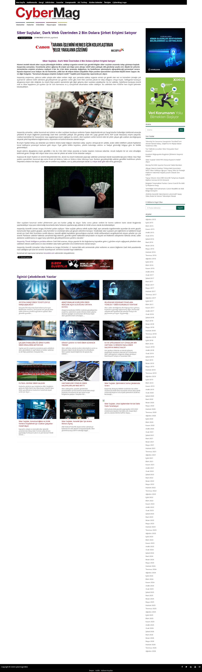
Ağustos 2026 (151, 651)
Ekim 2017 (149, 304)
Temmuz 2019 (151, 373)
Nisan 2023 (150, 520)
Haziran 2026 (150, 644)
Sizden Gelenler (95, 2)
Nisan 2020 (150, 402)
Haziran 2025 (150, 605)
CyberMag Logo (120, 2)
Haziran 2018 (150, 331)
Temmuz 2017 (151, 295)
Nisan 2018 (150, 324)
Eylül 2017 (149, 301)
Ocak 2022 (150, 471)
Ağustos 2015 (151, 219)
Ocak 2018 (150, 314)
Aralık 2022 (150, 507)
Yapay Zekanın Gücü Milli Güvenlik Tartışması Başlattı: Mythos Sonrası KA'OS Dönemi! (165, 179)
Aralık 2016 (150, 272)
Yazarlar (59, 2)
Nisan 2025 (150, 599)
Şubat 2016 (150, 239)
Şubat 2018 (150, 317)
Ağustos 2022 (151, 494)
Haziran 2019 (150, 370)
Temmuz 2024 (151, 569)
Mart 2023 (149, 517)
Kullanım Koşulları (107, 671)
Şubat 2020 (150, 396)
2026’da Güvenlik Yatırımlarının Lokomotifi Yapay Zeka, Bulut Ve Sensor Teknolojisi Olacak (164, 195)
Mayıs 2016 (150, 249)
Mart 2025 (149, 595)
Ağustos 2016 (151, 259)
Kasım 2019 (150, 386)
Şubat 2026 (150, 631)
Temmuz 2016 (151, 255)
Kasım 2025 (150, 622)
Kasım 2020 (150, 425)
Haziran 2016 (150, 252)
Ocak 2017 (150, 275)
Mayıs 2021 (150, 445)
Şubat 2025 (150, 592)
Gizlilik (97, 671)
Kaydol (180, 208)
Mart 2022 (149, 478)
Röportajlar (51, 25)
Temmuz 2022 (151, 491)
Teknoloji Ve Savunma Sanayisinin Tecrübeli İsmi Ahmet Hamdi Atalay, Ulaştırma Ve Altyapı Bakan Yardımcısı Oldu (164, 143)
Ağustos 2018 (151, 337)
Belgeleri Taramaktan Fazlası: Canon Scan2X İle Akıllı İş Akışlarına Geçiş (165, 184)
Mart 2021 (149, 438)
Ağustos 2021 (151, 455)
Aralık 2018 (150, 350)
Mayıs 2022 (150, 484)
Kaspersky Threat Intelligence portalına (31, 241)
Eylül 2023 (149, 537)
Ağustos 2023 (151, 533)
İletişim (107, 2)
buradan (66, 249)
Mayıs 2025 (150, 602)
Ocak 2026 (150, 628)
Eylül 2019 (149, 380)
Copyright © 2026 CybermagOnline (14, 667)
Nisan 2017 (150, 285)
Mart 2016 (149, 242)
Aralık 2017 (150, 311)
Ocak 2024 (150, 550)
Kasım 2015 (150, 229)
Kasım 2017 (150, 308)
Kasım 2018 (150, 347)
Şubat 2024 (150, 553)
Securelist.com (49, 253)
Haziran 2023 (150, 527)
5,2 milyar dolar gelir (97, 161)
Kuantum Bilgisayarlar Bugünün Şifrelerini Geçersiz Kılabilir (164, 155)
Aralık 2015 (150, 232)
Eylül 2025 (149, 615)
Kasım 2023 (150, 543)
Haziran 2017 (150, 291)
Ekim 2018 (149, 344)
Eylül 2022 (149, 497)
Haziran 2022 (150, 488)
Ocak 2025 (150, 589)
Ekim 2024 (149, 579)
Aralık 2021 (150, 468)
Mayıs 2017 (150, 288)
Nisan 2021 (150, 442)
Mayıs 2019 (150, 366)
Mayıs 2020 (150, 406)
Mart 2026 (149, 635)
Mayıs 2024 (150, 563)
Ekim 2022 (149, 501)
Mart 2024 (149, 556)
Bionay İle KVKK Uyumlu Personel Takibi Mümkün (164, 165)
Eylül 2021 (149, 458)
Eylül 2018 (149, 340)
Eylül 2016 (149, 262)
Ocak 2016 (150, 236)
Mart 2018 (149, 321)
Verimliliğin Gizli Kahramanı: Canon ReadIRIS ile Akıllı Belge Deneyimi (165, 190)
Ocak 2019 (150, 353)
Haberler (30, 25)
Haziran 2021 (150, 448)
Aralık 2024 (150, 586)
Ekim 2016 (149, 265)
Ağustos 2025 (151, 612)
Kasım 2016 (150, 268)
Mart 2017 (149, 281)
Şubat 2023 (150, 514)
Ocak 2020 (150, 393)
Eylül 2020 (149, 419)
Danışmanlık (70, 2)
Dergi (41, 2)
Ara (181, 130)
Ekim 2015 (149, 226)
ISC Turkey (82, 2)
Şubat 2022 (150, 474)
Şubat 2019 (150, 357)
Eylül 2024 (149, 576)
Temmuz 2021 (151, 452)
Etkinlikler (40, 25)
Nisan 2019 (150, 363)
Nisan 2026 (150, 638)
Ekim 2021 (149, 461)
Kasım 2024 (150, 582)
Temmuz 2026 (151, 648)
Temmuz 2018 (151, 334)
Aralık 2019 (150, 389)
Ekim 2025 (149, 618)
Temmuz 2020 (151, 412)
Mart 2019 (149, 360)
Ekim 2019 (149, 383)
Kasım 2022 (150, 504)
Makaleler (20, 25)
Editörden (49, 2)
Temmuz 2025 (151, 609)
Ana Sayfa (20, 2)
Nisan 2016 (150, 245)
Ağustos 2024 (151, 573)
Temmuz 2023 (151, 530)
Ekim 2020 (149, 422)
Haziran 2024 (150, 566)
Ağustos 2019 (151, 376)
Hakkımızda (32, 2)
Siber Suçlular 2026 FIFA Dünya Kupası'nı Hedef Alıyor (163, 161)
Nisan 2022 (150, 481)
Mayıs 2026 (150, 641)
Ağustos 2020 (151, 416)
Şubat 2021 (150, 435)
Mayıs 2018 (150, 327)
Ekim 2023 (149, 540)
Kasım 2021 (150, 465)
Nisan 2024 (150, 559)
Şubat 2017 (150, 278)
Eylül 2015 (149, 223)
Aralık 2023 (150, 546)
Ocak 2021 (150, 432)
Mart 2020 (149, 399)
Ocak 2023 (150, 510)
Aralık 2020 (150, 429)
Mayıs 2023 (150, 523)
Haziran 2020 (150, 409)
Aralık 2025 (150, 625)
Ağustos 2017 (151, 298)
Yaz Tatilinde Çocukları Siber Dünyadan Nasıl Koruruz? (162, 150)
